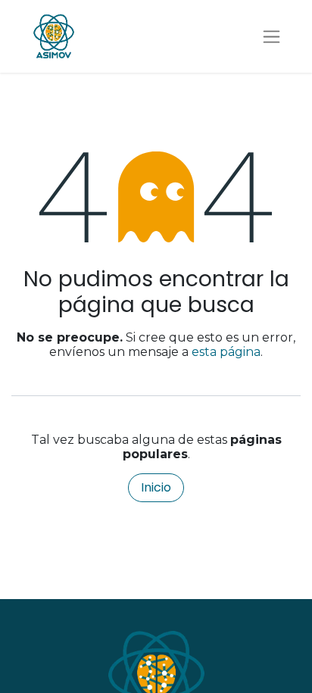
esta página (226, 352)
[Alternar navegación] (271, 37)
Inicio (156, 487)
